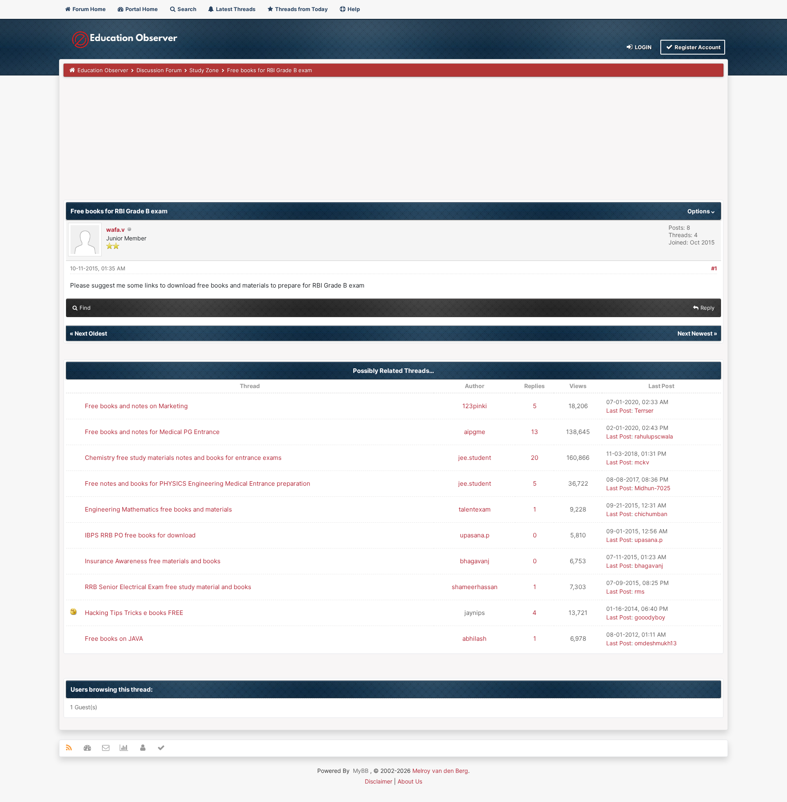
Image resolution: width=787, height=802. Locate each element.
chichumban (651, 513)
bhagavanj (474, 561)
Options (699, 211)
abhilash (474, 638)
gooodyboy (650, 617)
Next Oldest (91, 333)
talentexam (475, 509)
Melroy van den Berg (440, 770)
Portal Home (141, 9)
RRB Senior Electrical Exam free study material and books (168, 587)
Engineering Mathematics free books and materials (158, 509)
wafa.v (115, 229)
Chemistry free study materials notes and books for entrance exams (183, 458)
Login (643, 47)
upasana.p (474, 535)
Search (186, 9)
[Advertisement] (309, 142)
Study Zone (204, 70)
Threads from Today (301, 9)
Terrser (644, 410)
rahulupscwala (654, 436)
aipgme (474, 432)
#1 (714, 268)
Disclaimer (378, 781)
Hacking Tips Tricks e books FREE (134, 613)
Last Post (618, 410)
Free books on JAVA (114, 638)
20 (534, 458)
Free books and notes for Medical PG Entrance (152, 432)
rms (639, 591)
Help (353, 9)
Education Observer (102, 70)
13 (534, 432)
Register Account (697, 47)
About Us (410, 781)
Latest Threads (235, 9)
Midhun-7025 (653, 487)
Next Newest (695, 333)
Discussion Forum (159, 70)
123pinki (474, 406)
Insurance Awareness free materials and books (153, 561)
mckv (642, 462)
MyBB (360, 770)
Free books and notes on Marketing (136, 406)
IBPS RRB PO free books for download (140, 535)
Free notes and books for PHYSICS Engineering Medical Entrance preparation (197, 483)
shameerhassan (475, 587)
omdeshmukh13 (656, 643)
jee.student (474, 458)
